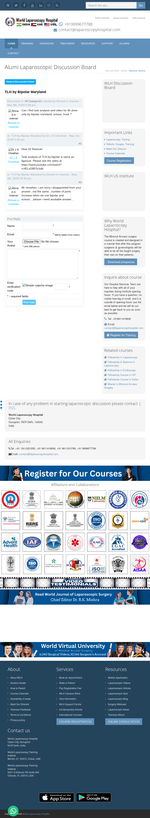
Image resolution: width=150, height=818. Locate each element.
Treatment (67, 43)
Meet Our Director (116, 149)
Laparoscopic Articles (119, 688)
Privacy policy (17, 720)
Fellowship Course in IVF (122, 375)
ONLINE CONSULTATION (124, 722)
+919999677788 (78, 24)
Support (107, 43)
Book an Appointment (70, 677)
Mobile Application (118, 677)
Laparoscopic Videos (119, 682)
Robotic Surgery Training (120, 144)
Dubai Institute (120, 17)
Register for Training (123, 335)
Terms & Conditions (20, 714)
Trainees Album (116, 714)
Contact (14, 53)
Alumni (124, 43)
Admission (46, 43)
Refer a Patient (67, 682)
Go (141, 5)
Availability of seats (20, 698)
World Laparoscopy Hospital (35, 813)
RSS (12, 407)
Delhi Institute (102, 17)
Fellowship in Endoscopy (122, 370)
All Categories (33, 101)
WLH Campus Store (69, 693)
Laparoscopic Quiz (118, 693)
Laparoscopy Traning (118, 139)
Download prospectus (121, 262)
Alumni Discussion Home (20, 81)
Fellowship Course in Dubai (123, 379)
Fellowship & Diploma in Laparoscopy (119, 363)
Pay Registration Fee (70, 688)
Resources (88, 43)
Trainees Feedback (20, 709)
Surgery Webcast (117, 704)
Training (27, 43)
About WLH (16, 677)
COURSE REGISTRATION (75, 722)
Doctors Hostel (18, 682)
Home (11, 43)
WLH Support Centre (70, 704)
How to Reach (17, 688)
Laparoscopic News (118, 709)
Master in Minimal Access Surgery (120, 386)
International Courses (70, 714)
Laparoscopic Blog (118, 698)
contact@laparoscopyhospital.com (89, 29)
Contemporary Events (70, 709)
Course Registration (119, 161)
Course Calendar (115, 153)
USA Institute (138, 17)
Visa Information (67, 698)
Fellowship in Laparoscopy (123, 357)
